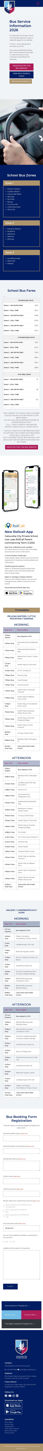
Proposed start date (14, 1223)
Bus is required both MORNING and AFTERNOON (18, 1206)
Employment (9, 1426)
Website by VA (21, 1448)
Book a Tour (10, 1315)
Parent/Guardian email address (18, 1146)
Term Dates (9, 1422)
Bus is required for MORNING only (16, 1211)
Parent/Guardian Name (15, 1133)
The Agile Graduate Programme (19, 1324)
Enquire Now (30, 1315)
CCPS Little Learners (12, 1428)
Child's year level (13, 1189)
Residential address (14, 1159)
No (13, 1242)
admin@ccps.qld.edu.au (27, 1369)
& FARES (21, 74)
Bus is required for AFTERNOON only (17, 1216)
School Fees (9, 1424)
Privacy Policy (9, 1433)
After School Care (11, 1431)
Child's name (11, 1176)
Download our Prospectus (16, 1306)
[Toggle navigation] (38, 3)
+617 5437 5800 (11, 1369)
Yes (6, 1242)
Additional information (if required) (16, 1248)
